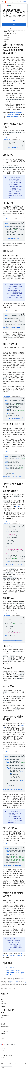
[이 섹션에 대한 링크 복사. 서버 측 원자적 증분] (20, 828)
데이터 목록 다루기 (11, 967)
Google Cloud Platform (6, 1055)
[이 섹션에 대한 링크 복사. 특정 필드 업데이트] (19, 491)
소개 (12, 116)
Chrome (3, 1050)
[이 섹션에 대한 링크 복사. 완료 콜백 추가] (16, 598)
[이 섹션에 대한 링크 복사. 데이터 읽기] (15, 251)
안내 (2, 996)
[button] (7, 138)
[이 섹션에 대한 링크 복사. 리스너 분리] (15, 686)
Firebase (3, 1053)
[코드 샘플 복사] (24, 141)
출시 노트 (3, 1033)
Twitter (2, 1017)
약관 (2, 1064)
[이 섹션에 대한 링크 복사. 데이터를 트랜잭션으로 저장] (11, 720)
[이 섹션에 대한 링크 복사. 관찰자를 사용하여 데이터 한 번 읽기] (4, 426)
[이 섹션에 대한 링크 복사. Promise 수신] (15, 668)
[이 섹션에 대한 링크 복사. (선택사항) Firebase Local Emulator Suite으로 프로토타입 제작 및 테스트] (18, 53)
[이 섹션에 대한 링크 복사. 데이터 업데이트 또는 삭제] (8, 487)
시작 (14, 24)
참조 (2, 999)
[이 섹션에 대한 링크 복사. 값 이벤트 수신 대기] (20, 256)
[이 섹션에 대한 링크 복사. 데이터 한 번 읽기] (18, 344)
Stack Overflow (5, 1029)
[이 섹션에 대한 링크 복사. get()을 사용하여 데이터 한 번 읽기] (4, 349)
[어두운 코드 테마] (21, 141)
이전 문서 (3, 1038)
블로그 (2, 1013)
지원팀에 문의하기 (5, 1026)
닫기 (14, 20)
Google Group (4, 1031)
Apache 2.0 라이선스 (13, 981)
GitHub (3, 1006)
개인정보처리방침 (8, 1064)
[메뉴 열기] (2, 2)
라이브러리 (3, 1004)
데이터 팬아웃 (18, 506)
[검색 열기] (18, 2)
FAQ (2, 1036)
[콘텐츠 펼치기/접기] (13, 28)
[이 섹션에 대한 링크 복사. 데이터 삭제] (13, 646)
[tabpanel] (14, 145)
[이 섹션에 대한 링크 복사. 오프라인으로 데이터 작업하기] (13, 896)
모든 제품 (3, 1057)
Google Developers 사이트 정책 (19, 983)
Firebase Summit (5, 1015)
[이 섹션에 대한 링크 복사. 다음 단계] (13, 964)
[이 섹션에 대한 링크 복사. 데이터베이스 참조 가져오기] (10, 127)
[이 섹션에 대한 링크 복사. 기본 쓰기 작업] (16, 203)
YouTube (3, 1020)
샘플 (2, 1001)
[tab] (7, 138)
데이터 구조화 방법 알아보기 (13, 970)
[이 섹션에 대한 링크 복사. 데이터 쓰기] (15, 155)
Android (3, 1048)
